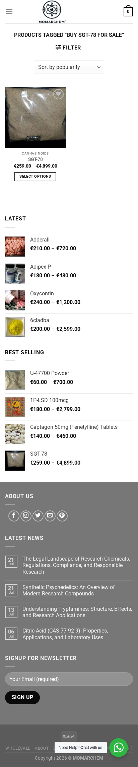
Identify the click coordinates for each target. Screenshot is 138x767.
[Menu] (9, 11)
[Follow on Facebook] (13, 515)
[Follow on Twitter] (38, 515)
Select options (35, 176)
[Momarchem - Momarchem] (52, 11)
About (42, 748)
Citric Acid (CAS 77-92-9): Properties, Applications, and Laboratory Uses (65, 634)
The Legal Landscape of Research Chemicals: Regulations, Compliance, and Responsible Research (76, 565)
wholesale (17, 748)
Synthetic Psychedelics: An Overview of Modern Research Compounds (68, 590)
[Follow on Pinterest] (62, 515)
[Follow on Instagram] (25, 515)
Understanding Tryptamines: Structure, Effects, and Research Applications (77, 612)
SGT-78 (35, 159)
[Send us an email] (50, 515)
